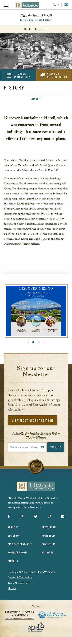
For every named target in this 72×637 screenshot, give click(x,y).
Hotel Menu (33, 29)
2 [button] (39, 342)
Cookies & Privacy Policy (21, 577)
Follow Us (48, 552)
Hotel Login (48, 535)
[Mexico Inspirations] (36, 311)
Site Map (12, 588)
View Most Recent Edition (32, 420)
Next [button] (44, 342)
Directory (14, 535)
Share (34, 99)
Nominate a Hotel (17, 552)
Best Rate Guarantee (20, 544)
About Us (13, 527)
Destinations (26, 19)
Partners (13, 561)
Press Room (49, 527)
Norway (48, 19)
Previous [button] (28, 342)
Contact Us (48, 544)
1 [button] (33, 342)
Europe (39, 19)
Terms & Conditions (18, 583)
